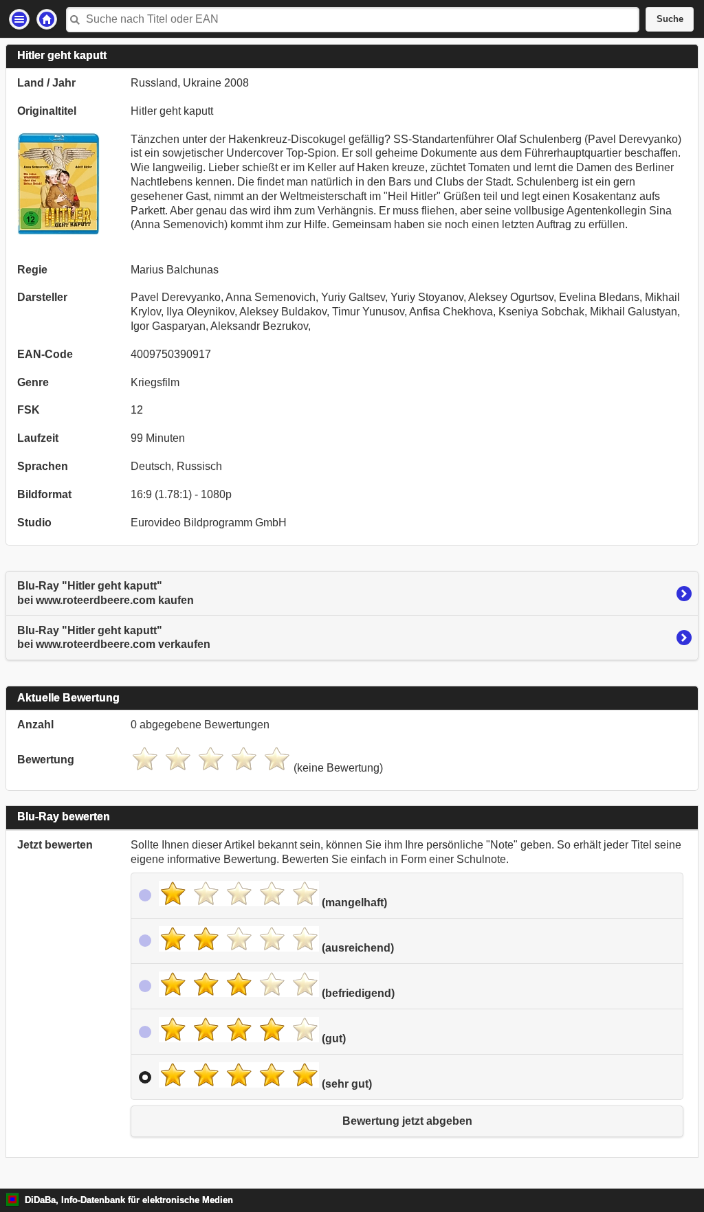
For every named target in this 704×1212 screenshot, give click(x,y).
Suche (670, 19)
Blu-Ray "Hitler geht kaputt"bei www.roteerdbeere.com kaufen (105, 593)
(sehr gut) (345, 1084)
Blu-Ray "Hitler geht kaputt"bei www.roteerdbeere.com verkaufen (113, 638)
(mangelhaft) (353, 902)
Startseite (46, 19)
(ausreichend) (356, 948)
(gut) (332, 1038)
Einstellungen (19, 19)
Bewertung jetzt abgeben (407, 1121)
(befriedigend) (357, 993)
